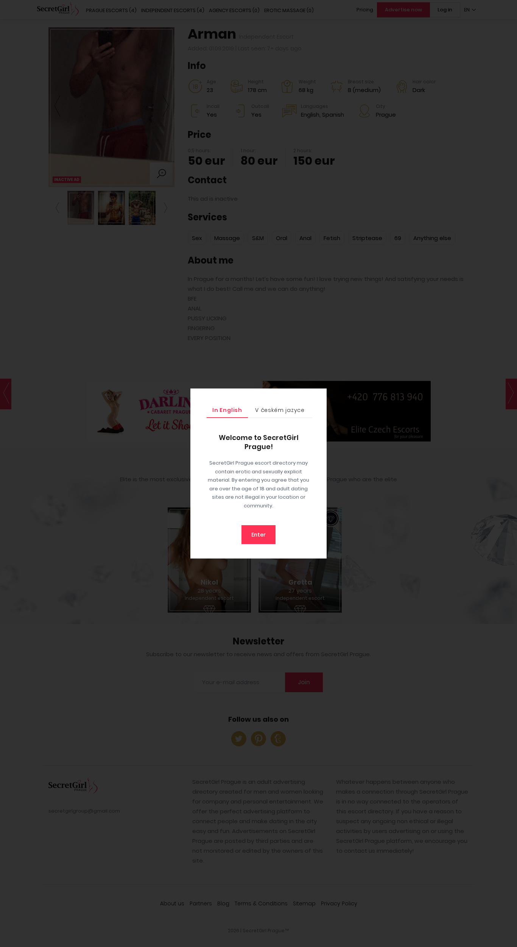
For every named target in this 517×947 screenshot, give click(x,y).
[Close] (319, 396)
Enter (258, 534)
